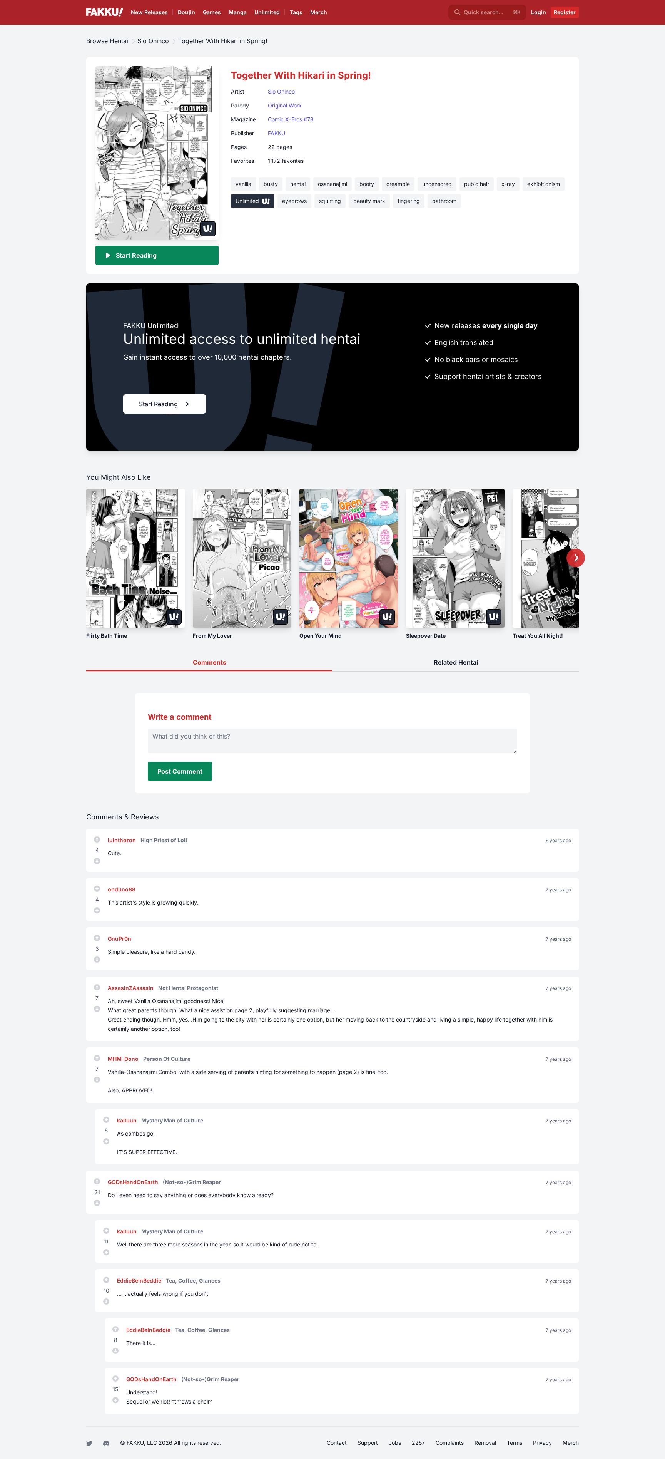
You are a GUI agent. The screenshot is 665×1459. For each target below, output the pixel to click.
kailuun (127, 1120)
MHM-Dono (124, 1058)
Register (565, 12)
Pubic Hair (476, 184)
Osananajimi (332, 184)
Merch (318, 12)
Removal (485, 1442)
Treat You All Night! (538, 635)
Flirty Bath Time (106, 635)
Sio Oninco (281, 91)
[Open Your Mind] (348, 558)
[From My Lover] (242, 558)
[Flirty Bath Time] (135, 558)
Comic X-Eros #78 (291, 119)
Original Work (285, 105)
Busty (271, 184)
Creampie (398, 184)
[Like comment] (97, 839)
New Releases (149, 12)
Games (212, 12)
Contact (337, 1442)
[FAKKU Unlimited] (208, 229)
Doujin (186, 12)
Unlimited (267, 12)
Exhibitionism (543, 184)
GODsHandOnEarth (134, 1182)
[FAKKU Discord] (107, 1442)
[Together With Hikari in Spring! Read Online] (157, 152)
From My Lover (212, 635)
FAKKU (276, 133)
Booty (366, 184)
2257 (418, 1442)
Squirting (330, 201)
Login (538, 12)
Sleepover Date (426, 635)
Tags (296, 12)
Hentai (298, 184)
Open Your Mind (320, 635)
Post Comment (179, 771)
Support (368, 1442)
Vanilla (243, 184)
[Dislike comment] (97, 861)
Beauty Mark (369, 201)
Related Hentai (456, 662)
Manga (238, 12)
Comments (209, 662)
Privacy (542, 1442)
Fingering (409, 201)
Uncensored (437, 184)
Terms (514, 1442)
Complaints (450, 1442)
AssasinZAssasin (131, 988)
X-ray (508, 184)
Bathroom (444, 201)
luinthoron (122, 840)
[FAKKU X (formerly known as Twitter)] (90, 1442)
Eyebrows (294, 201)
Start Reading (136, 255)
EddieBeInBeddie (140, 1280)
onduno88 (121, 889)
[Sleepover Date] (455, 558)
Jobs (395, 1442)
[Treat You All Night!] (562, 558)
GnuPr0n (119, 938)
